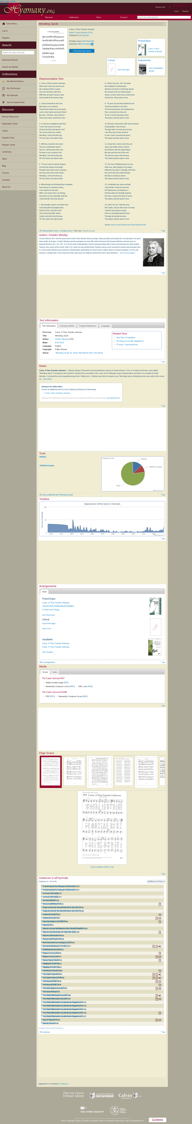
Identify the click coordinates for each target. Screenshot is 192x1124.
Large (92, 231)
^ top (163, 231)
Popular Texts (8, 138)
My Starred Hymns (15, 81)
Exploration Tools (9, 124)
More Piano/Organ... (49, 615)
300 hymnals (84, 35)
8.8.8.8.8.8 (59, 343)
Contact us (64, 1084)
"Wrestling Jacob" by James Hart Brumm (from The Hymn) (79, 353)
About (63, 1121)
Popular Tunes (8, 145)
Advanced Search (10, 60)
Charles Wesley (61, 339)
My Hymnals (12, 95)
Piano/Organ (144, 41)
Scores (45, 672)
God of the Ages (124, 70)
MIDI (80, 44)
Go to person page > (127, 253)
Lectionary (6, 152)
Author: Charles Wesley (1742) (81, 33)
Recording (86, 44)
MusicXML (90, 41)
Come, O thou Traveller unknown (57, 393)
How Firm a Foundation (125, 337)
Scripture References (87, 326)
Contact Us (87, 1121)
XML (90, 686)
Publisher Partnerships (115, 1121)
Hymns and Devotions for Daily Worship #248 (128, 225)
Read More (47, 379)
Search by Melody (10, 67)
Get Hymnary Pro (113, 398)
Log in (176, 11)
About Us (6, 187)
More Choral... (47, 628)
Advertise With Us (99, 1121)
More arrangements (47, 662)
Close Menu (11, 24)
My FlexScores (13, 88)
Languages (105, 326)
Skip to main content (7, 1)
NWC (72, 686)
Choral (111, 60)
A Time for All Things (50, 610)
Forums (5, 173)
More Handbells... (48, 652)
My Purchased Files (15, 102)
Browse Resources (10, 117)
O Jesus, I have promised (126, 345)
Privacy (78, 1121)
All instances (44, 1032)
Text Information (49, 326)
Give (127, 1121)
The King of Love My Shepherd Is (130, 341)
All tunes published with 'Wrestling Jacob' (56, 495)
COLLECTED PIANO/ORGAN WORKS (58, 606)
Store (98, 17)
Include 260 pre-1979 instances (51, 1028)
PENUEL (42, 457)
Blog (4, 166)
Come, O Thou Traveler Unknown (55, 603)
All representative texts (48, 231)
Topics (5, 131)
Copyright (70, 1121)
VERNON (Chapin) (46, 466)
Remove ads (160, 7)
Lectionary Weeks (67, 326)
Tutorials (6, 180)
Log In (5, 31)
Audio (54, 672)
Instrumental (144, 60)
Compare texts (66, 231)
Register (185, 11)
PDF (84, 41)
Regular (86, 231)
